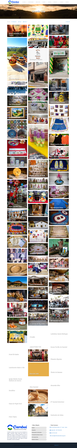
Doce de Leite (34, 374)
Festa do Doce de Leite (37, 401)
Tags (20, 21)
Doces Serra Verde (15, 341)
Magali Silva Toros (36, 188)
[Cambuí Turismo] (13, 2)
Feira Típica (13, 417)
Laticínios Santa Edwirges (59, 334)
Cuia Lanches (54, 33)
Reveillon (12, 390)
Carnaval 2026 (55, 46)
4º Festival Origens (36, 35)
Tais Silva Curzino (15, 104)
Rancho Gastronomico (16, 287)
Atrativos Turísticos (35, 439)
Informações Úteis (35, 437)
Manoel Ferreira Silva (16, 177)
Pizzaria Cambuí (55, 293)
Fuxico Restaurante (36, 284)
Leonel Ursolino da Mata (17, 274)
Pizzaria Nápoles (56, 359)
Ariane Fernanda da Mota (38, 260)
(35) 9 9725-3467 (53, 432)
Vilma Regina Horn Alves (38, 99)
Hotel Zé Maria (14, 354)
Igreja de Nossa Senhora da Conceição (38, 414)
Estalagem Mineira (36, 59)
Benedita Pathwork (36, 254)
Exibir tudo (68, 21)
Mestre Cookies (35, 86)
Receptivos (34, 430)
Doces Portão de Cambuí (58, 347)
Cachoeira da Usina (56, 415)
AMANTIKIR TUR (35, 347)
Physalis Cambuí (14, 300)
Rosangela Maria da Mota (38, 122)
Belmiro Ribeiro (14, 261)
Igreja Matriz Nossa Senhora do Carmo (15, 379)
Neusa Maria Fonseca (16, 137)
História (33, 427)
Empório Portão (14, 93)
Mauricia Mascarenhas (16, 154)
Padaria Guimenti (35, 297)
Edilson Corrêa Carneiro (58, 236)
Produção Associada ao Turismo (37, 434)
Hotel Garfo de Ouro (36, 360)
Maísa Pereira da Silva (57, 183)
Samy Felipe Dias (14, 117)
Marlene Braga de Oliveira (59, 157)
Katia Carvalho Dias (15, 206)
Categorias (14, 21)
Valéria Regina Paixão (57, 102)
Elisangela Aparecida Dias (59, 223)
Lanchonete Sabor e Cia (16, 367)
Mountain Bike (55, 385)
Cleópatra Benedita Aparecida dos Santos (37, 239)
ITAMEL (32, 337)
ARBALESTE (56, 445)
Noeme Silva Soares (57, 131)
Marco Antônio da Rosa (37, 175)
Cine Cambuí (34, 387)
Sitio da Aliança (14, 79)
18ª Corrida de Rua (56, 321)
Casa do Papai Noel (15, 315)
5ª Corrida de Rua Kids (37, 324)
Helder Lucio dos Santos (38, 214)
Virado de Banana (56, 372)
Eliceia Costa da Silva (16, 233)
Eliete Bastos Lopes (36, 227)
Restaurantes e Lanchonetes (36, 432)
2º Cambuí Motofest (57, 402)
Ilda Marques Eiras (56, 208)
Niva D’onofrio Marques (58, 144)
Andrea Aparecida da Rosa (38, 273)
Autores (25, 21)
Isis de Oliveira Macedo (37, 201)
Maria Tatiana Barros (16, 165)
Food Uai (53, 306)
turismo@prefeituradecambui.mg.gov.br (58, 435)
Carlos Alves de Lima (57, 256)
